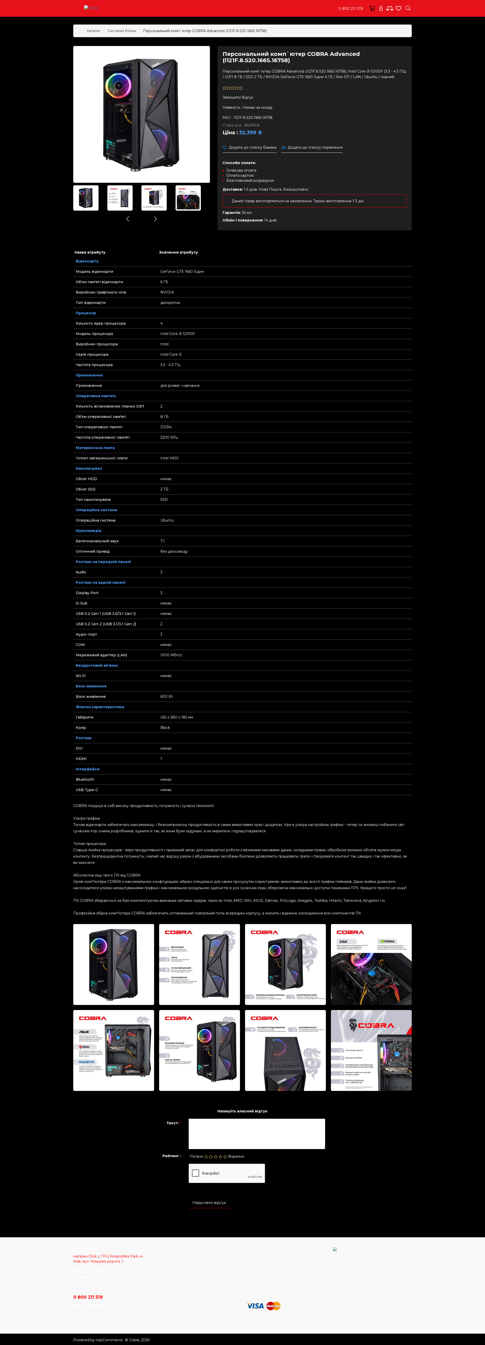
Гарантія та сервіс (267, 1249)
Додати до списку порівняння (315, 147)
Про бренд (261, 1256)
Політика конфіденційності (275, 1271)
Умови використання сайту (275, 1279)
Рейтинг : (171, 1156)
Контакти (173, 1271)
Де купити (260, 1294)
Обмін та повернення (270, 1264)
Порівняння (175, 1256)
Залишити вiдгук (238, 97)
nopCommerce (109, 1340)
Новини (172, 1249)
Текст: (172, 1123)
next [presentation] (155, 219)
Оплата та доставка (269, 1287)
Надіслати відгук (209, 1202)
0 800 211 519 (350, 8)
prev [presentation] (128, 219)
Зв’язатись (86, 1317)
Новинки (173, 1264)
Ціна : (230, 132)
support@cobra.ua (102, 1286)
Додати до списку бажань (253, 147)
